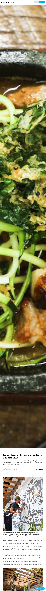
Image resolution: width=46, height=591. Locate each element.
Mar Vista (40, 539)
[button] (11, 2)
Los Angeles (6, 543)
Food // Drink (20, 452)
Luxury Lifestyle (26, 452)
